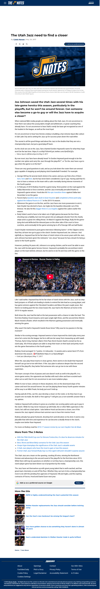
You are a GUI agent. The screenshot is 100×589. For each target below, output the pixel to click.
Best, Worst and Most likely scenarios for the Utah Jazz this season (43, 443)
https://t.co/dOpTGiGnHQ (42, 151)
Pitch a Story (38, 569)
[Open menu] (5, 3)
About (19, 566)
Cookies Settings (24, 577)
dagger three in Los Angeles (47, 209)
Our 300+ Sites (77, 566)
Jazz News (25, 550)
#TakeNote (39, 354)
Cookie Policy (22, 573)
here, (19, 179)
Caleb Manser (19, 39)
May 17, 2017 (38, 356)
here (23, 179)
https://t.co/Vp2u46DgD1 (54, 354)
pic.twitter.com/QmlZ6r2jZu (63, 151)
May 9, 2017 (43, 154)
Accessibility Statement (59, 573)
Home (17, 550)
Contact (53, 566)
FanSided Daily (23, 569)
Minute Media (12, 582)
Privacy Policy (55, 569)
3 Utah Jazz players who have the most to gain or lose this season (42, 448)
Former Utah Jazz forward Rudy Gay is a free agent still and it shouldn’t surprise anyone (51, 451)
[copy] (26, 44)
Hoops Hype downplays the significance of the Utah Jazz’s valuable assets (46, 445)
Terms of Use (76, 569)
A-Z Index (75, 573)
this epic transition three (56, 192)
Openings (37, 566)
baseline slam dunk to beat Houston (42, 198)
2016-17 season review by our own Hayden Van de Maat (59, 427)
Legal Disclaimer (40, 573)
